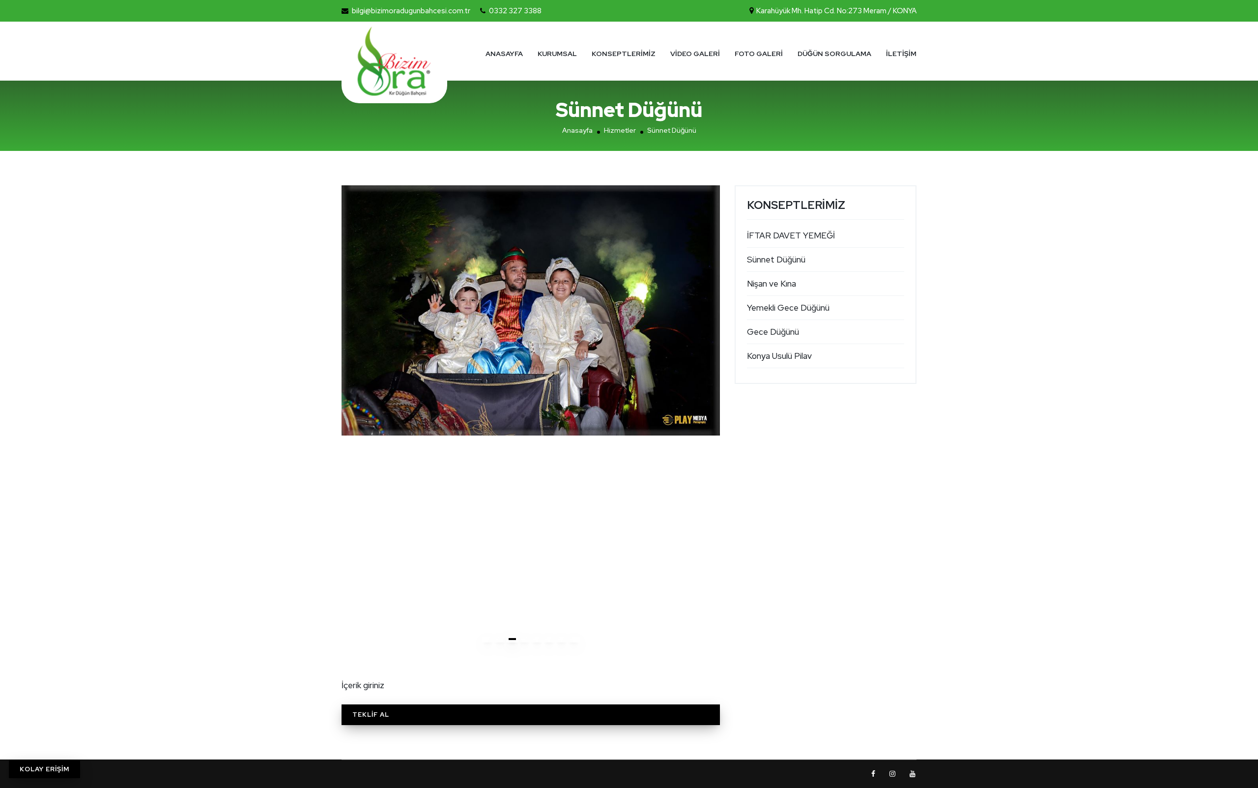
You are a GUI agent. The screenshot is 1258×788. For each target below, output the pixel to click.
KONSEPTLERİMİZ (624, 53)
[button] (488, 639)
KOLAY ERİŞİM (44, 769)
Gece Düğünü (773, 331)
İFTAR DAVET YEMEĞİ (791, 235)
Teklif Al (370, 714)
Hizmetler (620, 130)
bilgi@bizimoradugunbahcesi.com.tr (411, 11)
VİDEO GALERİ (695, 53)
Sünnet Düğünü (776, 259)
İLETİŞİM (901, 53)
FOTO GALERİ (759, 53)
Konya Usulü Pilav (779, 355)
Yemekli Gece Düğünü (788, 307)
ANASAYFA (504, 53)
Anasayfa (577, 130)
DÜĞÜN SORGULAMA (834, 53)
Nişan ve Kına (771, 283)
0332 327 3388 (515, 11)
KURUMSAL (557, 53)
